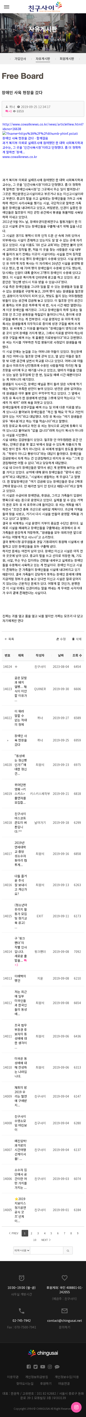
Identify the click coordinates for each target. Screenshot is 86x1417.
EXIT (40, 916)
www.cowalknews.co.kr (19, 156)
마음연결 (64, 1383)
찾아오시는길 (25, 1383)
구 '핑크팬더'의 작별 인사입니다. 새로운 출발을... (21, 949)
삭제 (78, 639)
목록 (10, 639)
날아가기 (40, 822)
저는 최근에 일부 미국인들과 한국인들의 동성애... (21, 1003)
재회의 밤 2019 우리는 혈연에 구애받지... (21, 1096)
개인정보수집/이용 (67, 1377)
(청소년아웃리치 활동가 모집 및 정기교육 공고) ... (21, 916)
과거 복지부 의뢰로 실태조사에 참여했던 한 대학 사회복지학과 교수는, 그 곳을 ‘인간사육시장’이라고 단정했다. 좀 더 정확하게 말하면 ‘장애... (42, 147)
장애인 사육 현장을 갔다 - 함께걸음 (25, 138)
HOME (25, 40)
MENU (6, 6)
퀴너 (40, 718)
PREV (14, 1233)
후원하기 (46, 1383)
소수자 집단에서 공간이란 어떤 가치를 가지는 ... (21, 1179)
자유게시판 (58, 40)
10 (34, 1240)
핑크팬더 (40, 951)
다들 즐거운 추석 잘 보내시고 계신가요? (21, 885)
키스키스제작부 (40, 793)
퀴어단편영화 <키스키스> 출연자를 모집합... (20, 794)
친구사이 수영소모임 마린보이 (21, 1123)
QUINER (40, 689)
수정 (62, 639)
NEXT (45, 1240)
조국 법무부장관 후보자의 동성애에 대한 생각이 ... (21, 1036)
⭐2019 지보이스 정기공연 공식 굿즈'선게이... (20, 1210)
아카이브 (40, 40)
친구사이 (40, 666)
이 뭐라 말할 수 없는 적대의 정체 (21, 718)
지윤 (40, 978)
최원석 (40, 764)
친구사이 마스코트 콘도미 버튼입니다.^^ (21, 822)
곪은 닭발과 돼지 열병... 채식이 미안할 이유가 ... (21, 689)
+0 (10, 111)
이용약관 (13, 1377)
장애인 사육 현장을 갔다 (22, 92)
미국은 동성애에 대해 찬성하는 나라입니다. (21, 1067)
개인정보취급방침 (36, 1377)
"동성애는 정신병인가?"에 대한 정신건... (21, 765)
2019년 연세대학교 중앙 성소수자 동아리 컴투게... (21, 853)
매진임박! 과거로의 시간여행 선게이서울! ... (21, 1150)
